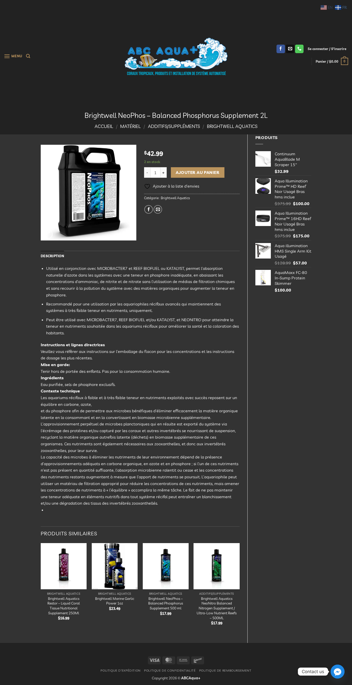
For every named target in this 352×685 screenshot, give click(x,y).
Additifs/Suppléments (174, 126)
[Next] (239, 589)
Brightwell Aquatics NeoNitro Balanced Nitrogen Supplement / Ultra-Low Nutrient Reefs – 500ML (217, 608)
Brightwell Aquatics (232, 126)
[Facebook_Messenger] (338, 672)
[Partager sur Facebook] (148, 209)
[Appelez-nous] (299, 49)
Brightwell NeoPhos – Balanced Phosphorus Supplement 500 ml (165, 603)
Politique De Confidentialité (170, 670)
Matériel (130, 126)
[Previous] (41, 589)
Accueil (104, 126)
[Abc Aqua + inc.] (176, 56)
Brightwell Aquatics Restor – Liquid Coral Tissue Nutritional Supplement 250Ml (63, 605)
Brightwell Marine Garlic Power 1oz (114, 601)
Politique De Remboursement (225, 670)
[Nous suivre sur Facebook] (280, 49)
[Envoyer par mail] (158, 209)
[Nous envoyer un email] (290, 49)
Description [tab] (52, 256)
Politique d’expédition (120, 670)
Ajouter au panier (197, 172)
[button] (13, 56)
